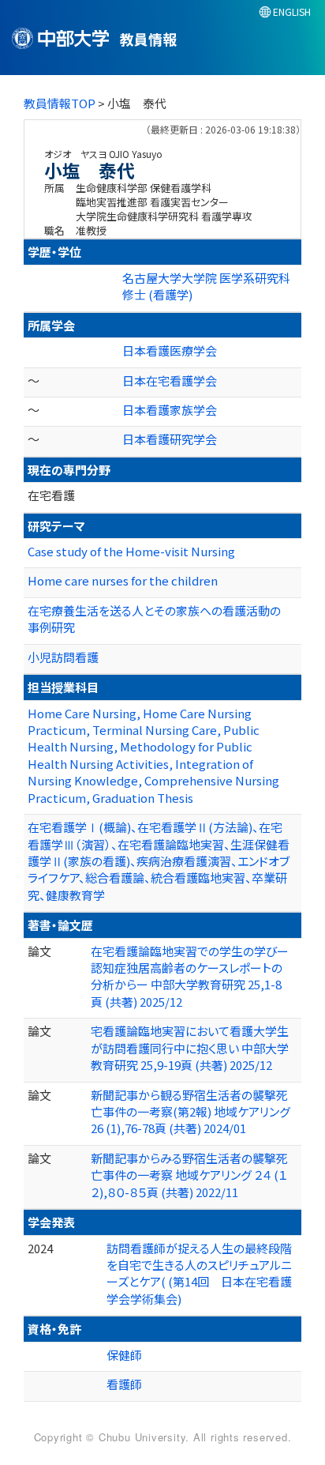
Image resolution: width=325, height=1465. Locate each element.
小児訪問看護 (63, 657)
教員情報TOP (59, 103)
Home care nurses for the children (123, 580)
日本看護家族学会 (169, 409)
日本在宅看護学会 (169, 380)
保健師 (124, 1354)
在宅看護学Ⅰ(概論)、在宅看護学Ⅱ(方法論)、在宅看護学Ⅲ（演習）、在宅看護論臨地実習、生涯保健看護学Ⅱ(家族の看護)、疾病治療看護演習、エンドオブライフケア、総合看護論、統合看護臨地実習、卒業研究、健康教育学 (159, 861)
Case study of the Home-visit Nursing (131, 551)
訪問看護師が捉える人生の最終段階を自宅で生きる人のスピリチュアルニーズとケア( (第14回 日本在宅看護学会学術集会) (199, 1273)
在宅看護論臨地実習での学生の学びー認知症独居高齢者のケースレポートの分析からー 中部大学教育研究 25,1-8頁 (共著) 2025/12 (190, 976)
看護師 (124, 1384)
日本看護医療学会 (169, 350)
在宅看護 (51, 495)
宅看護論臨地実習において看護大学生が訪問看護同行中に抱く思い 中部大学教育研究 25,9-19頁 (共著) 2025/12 (190, 1047)
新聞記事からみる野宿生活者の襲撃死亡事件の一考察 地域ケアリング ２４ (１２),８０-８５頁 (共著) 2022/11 (189, 1175)
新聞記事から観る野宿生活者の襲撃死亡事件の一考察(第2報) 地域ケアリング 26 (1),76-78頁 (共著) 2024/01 (190, 1112)
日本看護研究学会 (169, 439)
